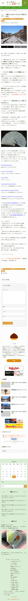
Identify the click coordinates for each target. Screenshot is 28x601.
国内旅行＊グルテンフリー (16, 566)
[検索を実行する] (25, 486)
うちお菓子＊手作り (14, 584)
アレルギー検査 (7, 594)
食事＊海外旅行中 (14, 577)
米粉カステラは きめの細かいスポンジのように (12, 500)
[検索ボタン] (3, 3)
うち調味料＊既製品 (14, 589)
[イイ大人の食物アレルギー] (14, 3)
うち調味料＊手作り (14, 587)
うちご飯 (12, 578)
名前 (4, 306)
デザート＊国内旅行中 (15, 571)
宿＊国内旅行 (13, 568)
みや (9, 511)
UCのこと (17, 591)
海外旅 (3, 20)
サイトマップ (14, 596)
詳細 (14, 360)
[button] (7, 47)
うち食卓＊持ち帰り (14, 582)
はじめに (8, 559)
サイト (4, 316)
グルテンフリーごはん (15, 559)
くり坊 (9, 497)
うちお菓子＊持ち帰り (15, 585)
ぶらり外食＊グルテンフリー (16, 561)
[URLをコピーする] (20, 47)
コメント (5, 289)
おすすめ (5, 273)
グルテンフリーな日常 (7, 18)
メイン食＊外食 (14, 563)
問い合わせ (22, 591)
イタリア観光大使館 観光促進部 (12, 258)
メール (4, 311)
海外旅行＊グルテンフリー (18, 18)
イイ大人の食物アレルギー (14, 599)
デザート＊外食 (14, 564)
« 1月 (2, 482)
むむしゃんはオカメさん (16, 552)
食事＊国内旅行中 (14, 570)
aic (19, 158)
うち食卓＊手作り (14, 580)
